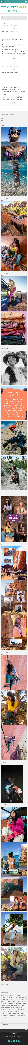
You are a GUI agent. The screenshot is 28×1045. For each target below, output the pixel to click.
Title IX (18, 1011)
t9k (11, 1011)
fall (17, 999)
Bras (22, 995)
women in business (17, 1015)
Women (22, 1013)
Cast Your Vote (9, 997)
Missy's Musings (15, 1003)
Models (21, 1005)
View (2, 200)
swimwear (12, 1009)
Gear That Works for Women (10, 65)
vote (18, 1013)
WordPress (13, 1038)
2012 (2, 995)
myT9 (11, 1007)
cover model (22, 997)
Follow (2, 125)
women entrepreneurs (6, 1015)
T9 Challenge (9, 1011)
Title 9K (14, 1011)
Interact (10, 1001)
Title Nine (12, 1013)
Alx (21, 1038)
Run (3, 1009)
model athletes (7, 1005)
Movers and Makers (5, 1007)
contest (15, 997)
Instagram (6, 1001)
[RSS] (19, 11)
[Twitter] (12, 11)
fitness (20, 999)
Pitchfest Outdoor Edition (21, 1007)
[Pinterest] (14, 11)
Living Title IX (17, 1001)
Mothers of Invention (8, 24)
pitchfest (14, 1007)
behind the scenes (7, 995)
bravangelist (3, 997)
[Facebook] (9, 11)
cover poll (4, 999)
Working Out (11, 1017)
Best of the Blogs (16, 995)
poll (1, 1009)
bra (20, 995)
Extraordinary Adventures (13, 999)
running (6, 1009)
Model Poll (15, 1005)
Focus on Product (6, 25)
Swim (9, 1009)
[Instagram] (16, 11)
